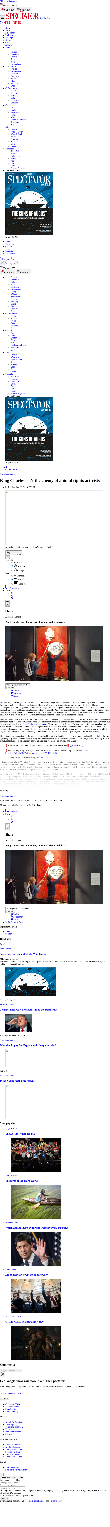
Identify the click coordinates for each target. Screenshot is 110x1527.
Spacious (22, 584)
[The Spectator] (23, 18)
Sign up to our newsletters (16, 1470)
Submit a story (11, 1409)
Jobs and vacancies (13, 1432)
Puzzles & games (18, 168)
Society (14, 93)
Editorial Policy (12, 1411)
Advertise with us (12, 1407)
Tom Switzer (5, 949)
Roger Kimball (11, 1128)
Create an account (8, 1477)
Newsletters (10, 33)
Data (13, 98)
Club (7, 42)
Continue (4, 1498)
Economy (15, 100)
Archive (8, 45)
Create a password (8, 1485)
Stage (13, 124)
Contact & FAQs (12, 1404)
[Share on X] (12, 596)
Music (13, 117)
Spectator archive (12, 1452)
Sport (13, 141)
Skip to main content (8, 1)
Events (8, 40)
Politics (14, 52)
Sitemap (8, 1434)
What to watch (17, 132)
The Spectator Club (13, 1457)
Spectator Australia (13, 1444)
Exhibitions (15, 112)
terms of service (38, 1501)
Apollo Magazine (12, 1447)
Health (13, 146)
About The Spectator (14, 1422)
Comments (14, 588)
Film (13, 115)
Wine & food (16, 134)
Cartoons (14, 166)
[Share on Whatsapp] (12, 598)
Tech (13, 59)
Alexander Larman (8, 796)
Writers (8, 30)
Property (14, 139)
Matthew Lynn (11, 1222)
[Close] (2, 1374)
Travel (13, 136)
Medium (21, 566)
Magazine (15, 61)
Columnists (15, 156)
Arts (12, 107)
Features (14, 153)
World (13, 95)
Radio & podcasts (18, 120)
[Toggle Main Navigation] (2, 17)
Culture (14, 57)
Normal (21, 579)
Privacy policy (11, 1424)
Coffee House (11, 88)
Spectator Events (12, 1454)
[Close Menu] (2, 263)
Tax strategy (10, 1429)
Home (8, 28)
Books (13, 110)
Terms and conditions (14, 1427)
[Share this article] (7, 601)
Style (13, 144)
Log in (20, 1477)
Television (15, 122)
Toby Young (10, 1269)
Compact (20, 576)
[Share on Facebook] (12, 593)
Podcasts (9, 35)
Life (7, 127)
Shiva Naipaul (11, 1175)
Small (19, 562)
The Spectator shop (13, 1449)
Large (21, 570)
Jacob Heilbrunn (7, 1004)
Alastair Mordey (7, 1075)
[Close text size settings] (7, 557)
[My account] (48, 18)
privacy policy (56, 1501)
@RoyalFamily (76, 745)
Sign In (43, 18)
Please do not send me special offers (18, 1495)
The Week (15, 151)
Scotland (14, 103)
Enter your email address (10, 1480)
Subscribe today (12, 1467)
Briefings (9, 37)
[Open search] (1, 259)
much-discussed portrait (35, 724)
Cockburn (15, 54)
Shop (7, 47)
